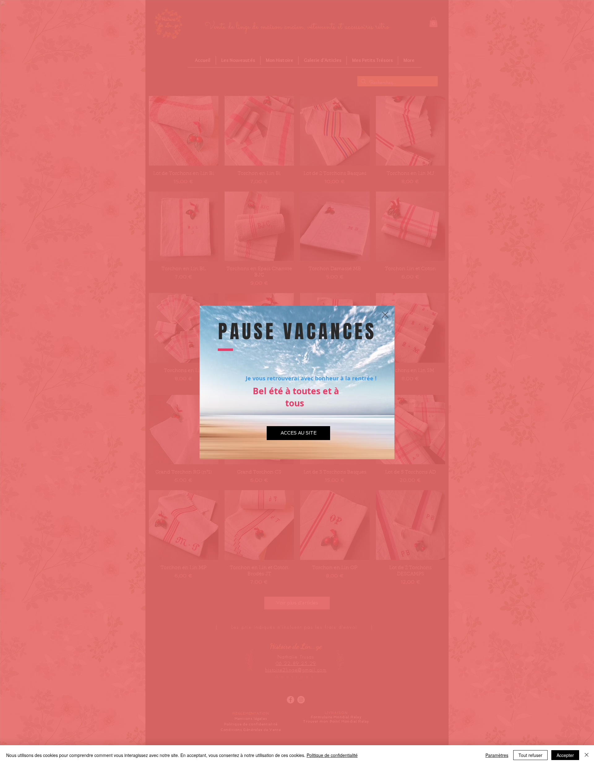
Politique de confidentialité (332, 755)
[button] (385, 315)
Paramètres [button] (496, 755)
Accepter (565, 755)
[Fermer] (586, 755)
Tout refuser (530, 755)
